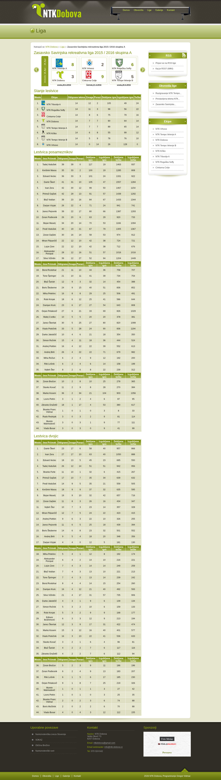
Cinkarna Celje (54, 116)
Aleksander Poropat (49, 252)
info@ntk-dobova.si (113, 747)
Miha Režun (49, 358)
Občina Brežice (42, 745)
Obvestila (46, 776)
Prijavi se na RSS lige (166, 63)
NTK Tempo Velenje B (57, 140)
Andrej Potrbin (49, 346)
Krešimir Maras (49, 170)
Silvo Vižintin (49, 258)
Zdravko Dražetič (49, 405)
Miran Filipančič (49, 241)
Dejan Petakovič (49, 311)
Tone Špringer (49, 276)
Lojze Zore (49, 246)
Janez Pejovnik (49, 211)
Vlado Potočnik (49, 328)
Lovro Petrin (49, 399)
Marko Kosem (49, 393)
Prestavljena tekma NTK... (168, 99)
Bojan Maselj (49, 223)
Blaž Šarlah (49, 282)
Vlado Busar (49, 428)
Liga (62, 47)
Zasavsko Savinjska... (166, 104)
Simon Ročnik (49, 340)
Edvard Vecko (49, 176)
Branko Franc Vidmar (49, 410)
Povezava (168, 752)
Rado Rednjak (49, 416)
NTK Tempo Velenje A (57, 128)
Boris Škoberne (49, 287)
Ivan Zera (49, 188)
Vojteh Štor (49, 370)
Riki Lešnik (49, 364)
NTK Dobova (52, 47)
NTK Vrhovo (52, 145)
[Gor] (185, 771)
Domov (35, 776)
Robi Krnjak (49, 299)
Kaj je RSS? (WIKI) (164, 68)
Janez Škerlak (49, 323)
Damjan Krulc (49, 305)
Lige (57, 776)
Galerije (66, 776)
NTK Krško (52, 133)
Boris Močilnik (49, 706)
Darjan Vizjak (49, 205)
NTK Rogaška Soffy (56, 110)
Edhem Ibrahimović (49, 618)
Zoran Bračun (49, 381)
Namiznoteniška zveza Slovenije (50, 734)
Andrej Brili (49, 352)
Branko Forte (49, 472)
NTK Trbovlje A (54, 104)
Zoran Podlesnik (49, 217)
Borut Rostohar (49, 270)
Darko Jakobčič (49, 334)
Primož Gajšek (49, 194)
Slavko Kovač (49, 387)
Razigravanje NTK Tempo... (168, 93)
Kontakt (77, 776)
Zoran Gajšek (49, 235)
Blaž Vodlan (49, 199)
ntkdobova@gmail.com (104, 743)
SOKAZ (38, 740)
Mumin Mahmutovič (49, 422)
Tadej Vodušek (49, 164)
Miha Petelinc (49, 293)
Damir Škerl (49, 182)
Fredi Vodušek (49, 229)
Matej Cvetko (49, 317)
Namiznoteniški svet (44, 751)
